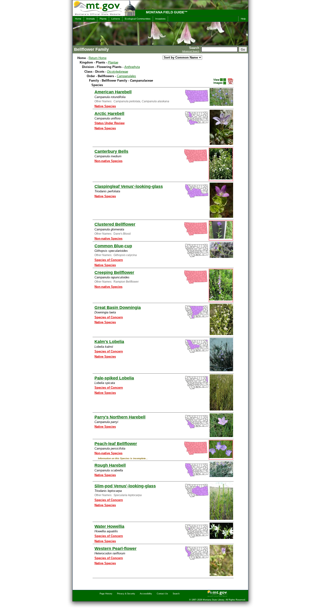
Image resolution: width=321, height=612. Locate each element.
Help (243, 18)
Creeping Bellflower (114, 272)
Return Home (97, 58)
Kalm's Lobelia (109, 341)
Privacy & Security (126, 593)
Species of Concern (108, 260)
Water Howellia (109, 526)
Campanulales (126, 76)
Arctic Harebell (109, 113)
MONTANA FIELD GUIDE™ (167, 12)
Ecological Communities (137, 18)
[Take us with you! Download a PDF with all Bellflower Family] (230, 83)
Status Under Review (109, 123)
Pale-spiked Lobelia (114, 378)
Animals (90, 18)
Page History (106, 593)
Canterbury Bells (111, 151)
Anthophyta (132, 67)
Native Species (105, 106)
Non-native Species (108, 161)
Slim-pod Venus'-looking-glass (125, 486)
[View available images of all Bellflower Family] (219, 81)
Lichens (115, 18)
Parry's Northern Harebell (119, 417)
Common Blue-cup (113, 246)
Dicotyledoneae (117, 71)
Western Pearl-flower (115, 548)
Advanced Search (190, 51)
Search (176, 593)
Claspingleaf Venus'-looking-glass (128, 186)
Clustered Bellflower (114, 224)
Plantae (113, 62)
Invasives (160, 18)
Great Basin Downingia (117, 307)
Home (78, 18)
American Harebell (113, 92)
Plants (103, 18)
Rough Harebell (110, 465)
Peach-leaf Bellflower (115, 443)
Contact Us (162, 593)
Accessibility (146, 593)
